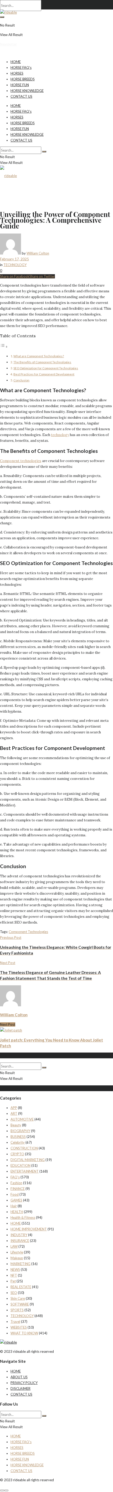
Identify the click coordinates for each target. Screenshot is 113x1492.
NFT (14, 1275)
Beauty (16, 1125)
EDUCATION (20, 1165)
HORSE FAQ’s (21, 67)
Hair (14, 1206)
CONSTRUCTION (24, 1148)
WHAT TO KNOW (24, 1333)
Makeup (17, 1258)
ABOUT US (19, 1377)
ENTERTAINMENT (25, 1171)
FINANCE (18, 1189)
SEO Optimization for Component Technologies (45, 368)
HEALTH (17, 1212)
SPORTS (17, 1310)
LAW (14, 1246)
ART (14, 1113)
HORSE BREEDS (23, 79)
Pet (13, 1281)
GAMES (16, 1200)
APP (14, 1108)
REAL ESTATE (21, 1287)
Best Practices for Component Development (43, 374)
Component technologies (20, 461)
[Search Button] (2, 17)
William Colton (38, 253)
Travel (15, 1321)
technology (60, 435)
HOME (16, 62)
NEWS (15, 1269)
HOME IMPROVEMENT (29, 1229)
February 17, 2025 (14, 259)
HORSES (17, 73)
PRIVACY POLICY (24, 1383)
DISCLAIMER (20, 1388)
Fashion (16, 1183)
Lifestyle (17, 1252)
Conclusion (21, 380)
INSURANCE (20, 1241)
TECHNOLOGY (15, 265)
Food (15, 1194)
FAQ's (15, 1177)
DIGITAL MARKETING (28, 1160)
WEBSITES (19, 1327)
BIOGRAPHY (20, 1131)
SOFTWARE (20, 1304)
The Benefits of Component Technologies (42, 362)
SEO (14, 1293)
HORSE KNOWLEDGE (27, 91)
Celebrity (18, 1142)
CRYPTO (17, 1154)
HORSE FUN (20, 85)
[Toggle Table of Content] (4, 347)
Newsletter (8, 44)
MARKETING (20, 1264)
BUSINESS (18, 1136)
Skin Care (18, 1298)
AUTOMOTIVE (22, 1119)
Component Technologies (28, 932)
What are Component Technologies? (38, 356)
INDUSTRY (19, 1235)
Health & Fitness (23, 1217)
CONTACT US (21, 96)
